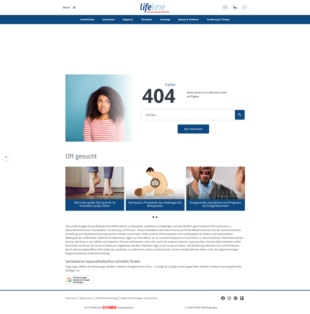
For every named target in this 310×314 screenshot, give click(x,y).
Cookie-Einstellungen (131, 298)
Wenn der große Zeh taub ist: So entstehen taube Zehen (94, 189)
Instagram (229, 298)
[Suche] (244, 7)
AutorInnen (151, 298)
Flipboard (242, 298)
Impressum (71, 298)
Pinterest (235, 298)
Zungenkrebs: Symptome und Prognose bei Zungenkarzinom (215, 189)
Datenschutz (87, 298)
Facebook (223, 298)
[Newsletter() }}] (225, 7)
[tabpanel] (94, 189)
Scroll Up (6, 157)
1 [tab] (153, 217)
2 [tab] (156, 217)
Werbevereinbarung (107, 298)
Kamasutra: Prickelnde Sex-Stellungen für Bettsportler (155, 189)
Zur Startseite (193, 128)
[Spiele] (234, 7)
